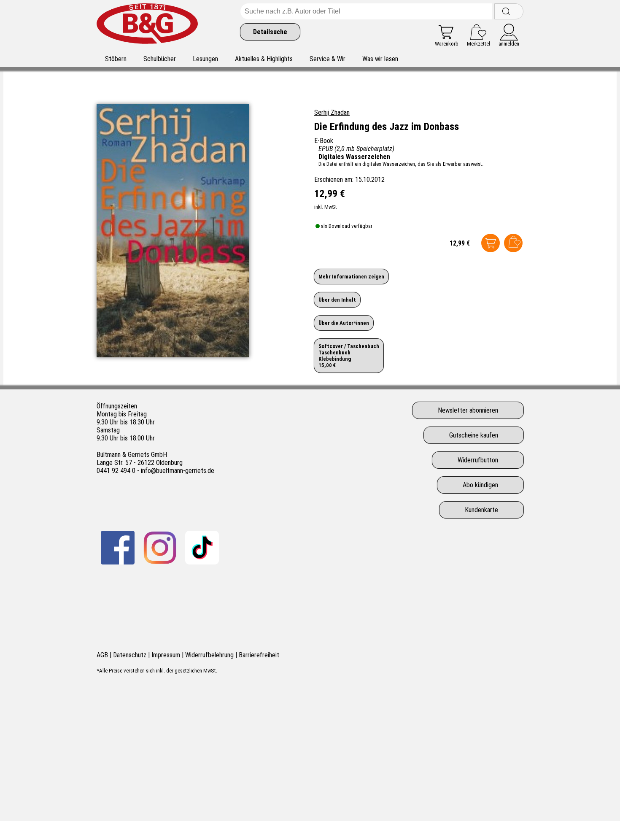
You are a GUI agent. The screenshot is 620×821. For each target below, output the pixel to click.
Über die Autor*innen (343, 323)
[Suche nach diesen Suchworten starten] (508, 11)
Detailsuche (270, 32)
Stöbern (116, 59)
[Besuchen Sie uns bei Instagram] (160, 548)
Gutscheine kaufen (473, 435)
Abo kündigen (480, 485)
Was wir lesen (380, 59)
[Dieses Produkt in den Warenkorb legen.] (490, 243)
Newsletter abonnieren (468, 410)
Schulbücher (159, 59)
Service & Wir (327, 59)
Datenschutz (129, 655)
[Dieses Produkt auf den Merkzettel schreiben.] (513, 243)
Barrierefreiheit (259, 655)
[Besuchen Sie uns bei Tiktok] (202, 548)
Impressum (165, 655)
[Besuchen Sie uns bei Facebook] (118, 548)
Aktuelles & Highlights (264, 59)
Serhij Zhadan (332, 112)
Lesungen (205, 59)
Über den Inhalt (337, 300)
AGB (102, 655)
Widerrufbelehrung (209, 655)
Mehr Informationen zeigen (351, 276)
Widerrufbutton (478, 460)
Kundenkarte (481, 510)
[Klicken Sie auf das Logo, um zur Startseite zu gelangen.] (147, 25)
